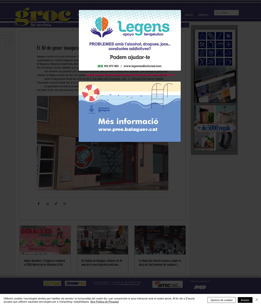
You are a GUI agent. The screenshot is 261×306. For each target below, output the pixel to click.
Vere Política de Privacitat (104, 301)
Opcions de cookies (222, 300)
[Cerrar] (257, 300)
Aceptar (245, 300)
